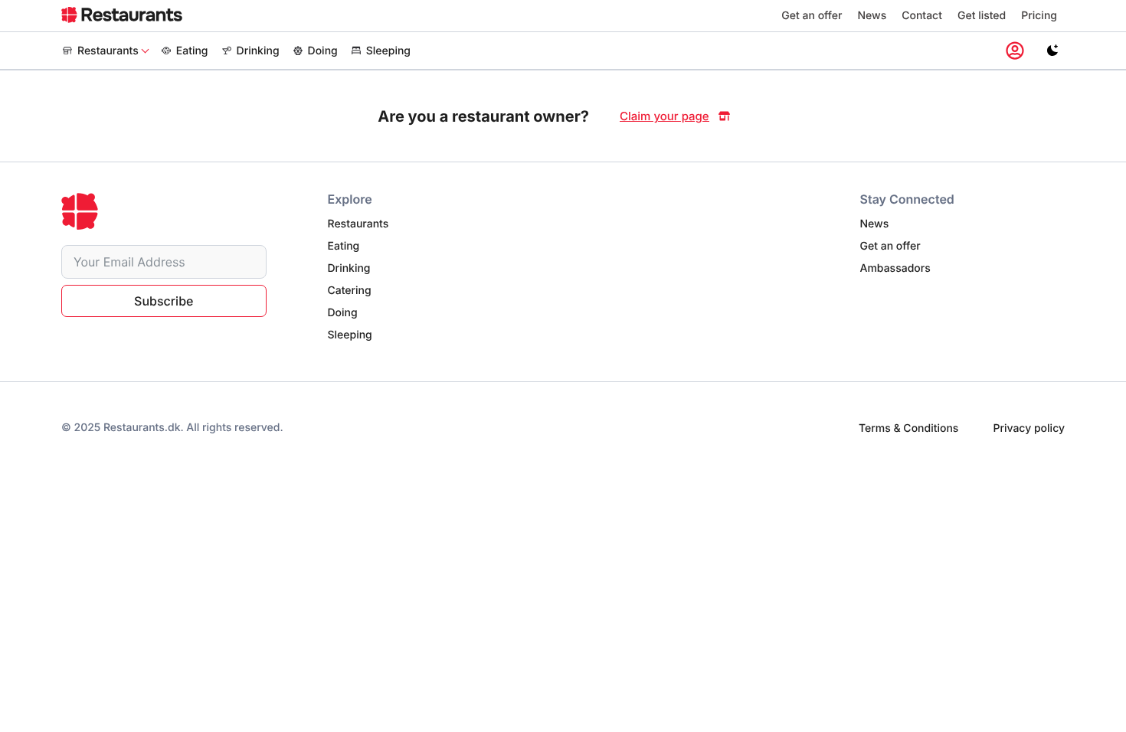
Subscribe (163, 301)
